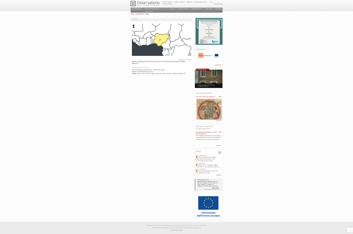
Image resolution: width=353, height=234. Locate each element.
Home (132, 14)
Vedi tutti (218, 120)
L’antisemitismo (136, 9)
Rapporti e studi (185, 60)
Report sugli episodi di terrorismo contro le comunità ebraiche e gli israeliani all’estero (158, 62)
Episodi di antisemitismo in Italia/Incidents (152, 10)
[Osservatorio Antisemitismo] (149, 3)
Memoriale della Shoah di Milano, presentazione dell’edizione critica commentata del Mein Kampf (206, 159)
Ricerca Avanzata (218, 4)
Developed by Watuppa (176, 230)
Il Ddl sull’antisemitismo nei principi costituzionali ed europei (207, 172)
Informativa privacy (167, 4)
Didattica (218, 9)
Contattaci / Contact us (179, 2)
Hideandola (218, 65)
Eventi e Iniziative (183, 9)
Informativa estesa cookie (200, 2)
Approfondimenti (197, 9)
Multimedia (208, 9)
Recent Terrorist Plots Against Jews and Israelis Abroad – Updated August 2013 (162, 73)
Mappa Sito (189, 2)
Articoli (172, 9)
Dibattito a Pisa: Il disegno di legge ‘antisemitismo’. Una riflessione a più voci (207, 166)
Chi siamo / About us (167, 2)
